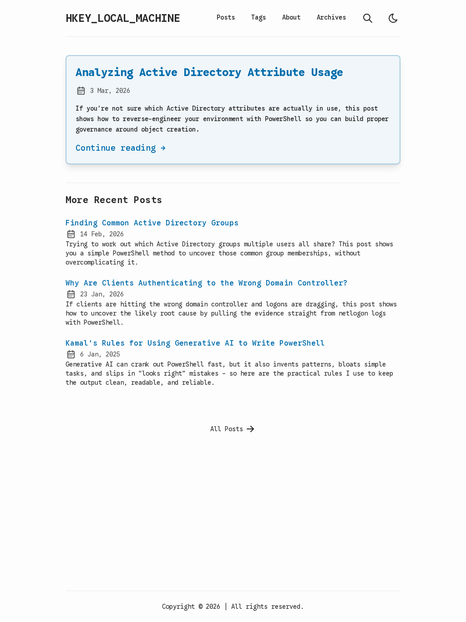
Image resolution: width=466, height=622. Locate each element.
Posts (226, 17)
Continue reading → (121, 148)
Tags (258, 17)
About (291, 17)
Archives (331, 17)
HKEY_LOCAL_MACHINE (123, 18)
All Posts (226, 429)
